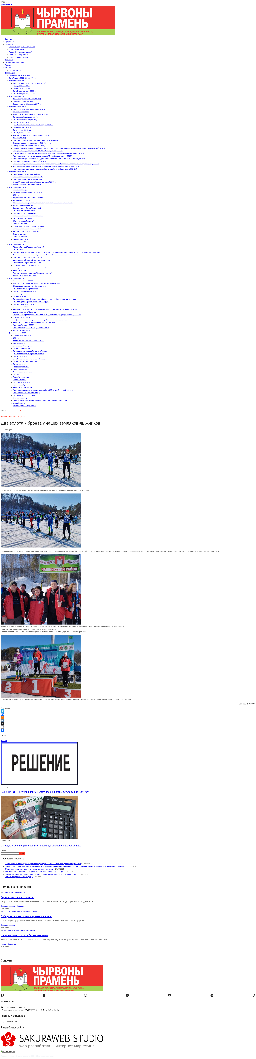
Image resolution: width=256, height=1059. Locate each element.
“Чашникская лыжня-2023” (23, 335)
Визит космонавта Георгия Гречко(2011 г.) (29, 83)
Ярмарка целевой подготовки (24, 406)
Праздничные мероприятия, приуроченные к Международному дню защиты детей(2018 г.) (48, 153)
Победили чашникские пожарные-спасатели (26, 916)
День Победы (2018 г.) (22, 127)
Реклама (8, 68)
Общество (21, 417)
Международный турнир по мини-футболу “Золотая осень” (35, 140)
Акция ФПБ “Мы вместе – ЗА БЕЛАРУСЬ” (28, 341)
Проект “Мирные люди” (18, 49)
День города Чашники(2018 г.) (25, 120)
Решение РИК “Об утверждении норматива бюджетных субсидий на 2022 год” (45, 792)
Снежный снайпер (20, 237)
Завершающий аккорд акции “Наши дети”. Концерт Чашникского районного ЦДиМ (45, 309)
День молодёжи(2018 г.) (22, 122)
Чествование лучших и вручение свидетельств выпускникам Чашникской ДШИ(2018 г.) (47, 166)
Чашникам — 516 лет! (21, 242)
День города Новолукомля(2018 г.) (26, 117)
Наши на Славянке (20, 224)
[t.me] (211, 995)
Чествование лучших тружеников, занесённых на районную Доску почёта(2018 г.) (45, 169)
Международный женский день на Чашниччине (31, 260)
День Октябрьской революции (25, 361)
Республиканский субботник (24, 395)
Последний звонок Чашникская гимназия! (29, 268)
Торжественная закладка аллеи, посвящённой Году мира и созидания (40, 400)
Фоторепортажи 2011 (17, 81)
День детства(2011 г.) (21, 86)
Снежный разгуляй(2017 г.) (23, 101)
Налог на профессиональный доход (19, 877)
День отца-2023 (19, 364)
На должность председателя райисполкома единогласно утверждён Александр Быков (47, 315)
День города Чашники (21, 348)
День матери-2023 (20, 356)
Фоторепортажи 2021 (17, 244)
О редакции (9, 42)
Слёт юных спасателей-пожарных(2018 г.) (29, 161)
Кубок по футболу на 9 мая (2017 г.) (27, 99)
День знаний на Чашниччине (24, 211)
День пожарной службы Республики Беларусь (31, 302)
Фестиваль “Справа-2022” (23, 330)
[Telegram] (128, 711)
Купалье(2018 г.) (19, 138)
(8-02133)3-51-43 (35, 1010)
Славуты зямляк (19, 234)
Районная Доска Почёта (22, 387)
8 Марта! (16, 195)
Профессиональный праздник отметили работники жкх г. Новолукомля (40, 320)
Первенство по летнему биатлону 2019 (28, 177)
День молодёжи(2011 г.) (22, 88)
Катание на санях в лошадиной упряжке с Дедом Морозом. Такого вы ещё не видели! (46, 255)
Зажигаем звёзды (20, 190)
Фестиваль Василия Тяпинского (25, 276)
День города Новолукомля (23, 346)
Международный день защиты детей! (27, 257)
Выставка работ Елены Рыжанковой (27, 208)
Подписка (8, 65)
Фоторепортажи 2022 (17, 278)
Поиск (3, 851)
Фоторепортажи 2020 (17, 187)
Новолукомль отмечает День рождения (28, 226)
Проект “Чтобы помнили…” (19, 57)
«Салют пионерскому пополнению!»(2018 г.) (30, 109)
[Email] (128, 727)
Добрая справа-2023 (21, 367)
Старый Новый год (20, 398)
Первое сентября (19, 385)
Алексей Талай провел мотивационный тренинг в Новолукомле (37, 283)
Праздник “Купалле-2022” (23, 317)
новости (4, 741)
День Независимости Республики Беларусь (30, 359)
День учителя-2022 (20, 307)
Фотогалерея (10, 73)
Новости (20, 906)
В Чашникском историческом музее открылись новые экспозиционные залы (43, 203)
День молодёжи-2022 (21, 294)
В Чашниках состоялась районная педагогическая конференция (30, 869)
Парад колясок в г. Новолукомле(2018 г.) (29, 146)
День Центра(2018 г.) (21, 133)
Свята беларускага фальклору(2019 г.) (28, 179)
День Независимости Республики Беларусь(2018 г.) (33, 125)
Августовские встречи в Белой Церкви (28, 198)
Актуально (9, 60)
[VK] (7, 5)
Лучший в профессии (21, 377)
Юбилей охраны (19, 403)
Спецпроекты (10, 44)
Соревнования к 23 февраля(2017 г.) (27, 104)
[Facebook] (1, 5)
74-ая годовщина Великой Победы (26, 174)
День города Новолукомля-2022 (25, 291)
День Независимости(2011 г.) (24, 91)
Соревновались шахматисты (17, 897)
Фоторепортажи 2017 (17, 96)
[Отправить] (128, 730)
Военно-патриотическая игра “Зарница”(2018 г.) (31, 114)
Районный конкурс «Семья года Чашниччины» (31, 328)
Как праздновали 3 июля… (23, 218)
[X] (128, 723)
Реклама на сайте (15, 70)
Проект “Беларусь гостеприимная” (22, 47)
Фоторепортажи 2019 (17, 172)
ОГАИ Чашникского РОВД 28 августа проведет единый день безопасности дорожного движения (43, 864)
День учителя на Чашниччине (24, 213)
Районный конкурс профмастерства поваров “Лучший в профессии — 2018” (42, 156)
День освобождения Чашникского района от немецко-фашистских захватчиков (44, 299)
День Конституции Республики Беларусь (28, 354)
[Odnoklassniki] (128, 717)
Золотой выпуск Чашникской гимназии (28, 216)
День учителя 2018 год (22, 130)
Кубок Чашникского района (23, 372)
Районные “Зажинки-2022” (23, 325)
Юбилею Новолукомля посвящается (27, 185)
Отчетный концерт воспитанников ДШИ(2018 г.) (32, 143)
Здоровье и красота (9, 417)
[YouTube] (9, 5)
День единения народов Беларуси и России (30, 351)
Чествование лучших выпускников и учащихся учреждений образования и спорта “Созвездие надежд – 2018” (56, 164)
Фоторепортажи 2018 (17, 107)
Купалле (16, 374)
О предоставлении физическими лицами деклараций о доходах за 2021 (42, 845)
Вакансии (8, 39)
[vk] (127, 995)
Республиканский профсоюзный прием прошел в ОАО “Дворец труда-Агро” (34, 872)
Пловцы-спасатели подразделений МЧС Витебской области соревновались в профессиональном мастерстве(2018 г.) (59, 148)
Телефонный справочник (14, 62)
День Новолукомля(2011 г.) (24, 94)
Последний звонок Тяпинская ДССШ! (27, 265)
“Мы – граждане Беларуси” (23, 221)
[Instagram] (5, 5)
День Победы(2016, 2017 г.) (20, 75)
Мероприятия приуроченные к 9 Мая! (27, 263)
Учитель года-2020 (20, 239)
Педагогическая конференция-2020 (27, 229)
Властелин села (19, 343)
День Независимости (21, 296)
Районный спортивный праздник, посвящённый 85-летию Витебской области (43, 390)
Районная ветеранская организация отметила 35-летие (34, 322)
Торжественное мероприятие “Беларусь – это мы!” (32, 273)
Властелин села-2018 (21, 112)
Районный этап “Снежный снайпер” (26, 393)
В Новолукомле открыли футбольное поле (29, 286)
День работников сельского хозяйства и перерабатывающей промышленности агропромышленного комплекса (57, 252)
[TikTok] (11, 5)
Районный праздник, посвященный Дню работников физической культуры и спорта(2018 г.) (49, 159)
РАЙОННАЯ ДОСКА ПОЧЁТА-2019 (26, 231)
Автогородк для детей (21, 200)
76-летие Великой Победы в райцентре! (28, 247)
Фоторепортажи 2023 (17, 333)
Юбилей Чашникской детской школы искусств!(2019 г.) (34, 182)
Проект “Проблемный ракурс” (20, 52)
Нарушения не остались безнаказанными (24, 935)
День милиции (18, 250)
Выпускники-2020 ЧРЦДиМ (23, 205)
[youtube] (169, 995)
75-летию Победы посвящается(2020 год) (29, 192)
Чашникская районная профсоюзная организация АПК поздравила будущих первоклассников (41, 874)
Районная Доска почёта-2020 (24, 270)
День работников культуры (23, 304)
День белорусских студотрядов (25, 289)
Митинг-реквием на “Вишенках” (25, 312)
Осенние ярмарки (19, 380)
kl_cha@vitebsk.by (51, 1010)
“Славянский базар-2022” (23, 281)
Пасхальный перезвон (21, 382)
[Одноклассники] (3, 5)
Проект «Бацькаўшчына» (18, 55)
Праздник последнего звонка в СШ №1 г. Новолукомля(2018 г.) (38, 151)
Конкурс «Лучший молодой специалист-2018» (31, 135)
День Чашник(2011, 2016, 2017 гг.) (22, 78)
